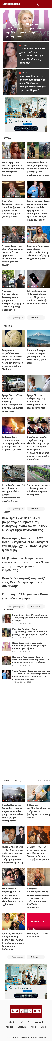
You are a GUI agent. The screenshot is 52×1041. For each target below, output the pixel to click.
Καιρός (7, 800)
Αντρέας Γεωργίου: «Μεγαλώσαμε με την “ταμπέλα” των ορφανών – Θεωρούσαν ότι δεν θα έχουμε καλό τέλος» (13, 255)
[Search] (43, 4)
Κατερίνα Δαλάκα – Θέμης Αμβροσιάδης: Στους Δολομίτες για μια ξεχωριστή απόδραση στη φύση (38, 168)
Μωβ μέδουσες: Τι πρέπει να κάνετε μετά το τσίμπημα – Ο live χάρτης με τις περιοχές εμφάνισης (25, 564)
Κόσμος (42, 286)
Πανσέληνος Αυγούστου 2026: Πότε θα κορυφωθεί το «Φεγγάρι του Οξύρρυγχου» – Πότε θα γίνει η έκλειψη (25, 544)
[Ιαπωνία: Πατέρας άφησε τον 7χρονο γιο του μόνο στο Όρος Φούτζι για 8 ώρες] (38, 338)
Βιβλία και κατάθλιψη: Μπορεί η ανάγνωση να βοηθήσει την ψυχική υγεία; (38, 811)
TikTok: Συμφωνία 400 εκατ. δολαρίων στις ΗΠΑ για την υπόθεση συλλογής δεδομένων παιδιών (37, 297)
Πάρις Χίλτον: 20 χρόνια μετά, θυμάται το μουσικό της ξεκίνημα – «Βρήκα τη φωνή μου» (24, 30)
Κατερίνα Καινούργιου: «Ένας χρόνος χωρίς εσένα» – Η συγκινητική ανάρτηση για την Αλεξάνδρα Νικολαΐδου (38, 898)
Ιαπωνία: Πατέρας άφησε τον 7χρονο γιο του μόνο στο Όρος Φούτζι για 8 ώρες (36, 356)
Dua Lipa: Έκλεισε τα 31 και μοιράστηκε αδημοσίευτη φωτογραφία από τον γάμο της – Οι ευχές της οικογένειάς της (25, 524)
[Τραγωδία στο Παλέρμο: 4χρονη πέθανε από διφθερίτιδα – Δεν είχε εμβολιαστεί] (38, 383)
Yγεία (32, 800)
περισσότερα (43, 780)
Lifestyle (11, 21)
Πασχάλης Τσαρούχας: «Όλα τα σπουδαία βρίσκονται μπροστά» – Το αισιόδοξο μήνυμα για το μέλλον (30, 660)
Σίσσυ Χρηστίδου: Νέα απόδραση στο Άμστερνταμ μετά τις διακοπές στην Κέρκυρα (13, 168)
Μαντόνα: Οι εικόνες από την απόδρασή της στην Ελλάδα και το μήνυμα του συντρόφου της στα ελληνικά (32, 83)
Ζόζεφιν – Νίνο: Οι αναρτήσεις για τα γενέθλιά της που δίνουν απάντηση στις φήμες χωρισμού (38, 853)
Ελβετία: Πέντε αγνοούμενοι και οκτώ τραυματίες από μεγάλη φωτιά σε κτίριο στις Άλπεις (13, 443)
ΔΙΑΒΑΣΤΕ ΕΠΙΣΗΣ (11, 780)
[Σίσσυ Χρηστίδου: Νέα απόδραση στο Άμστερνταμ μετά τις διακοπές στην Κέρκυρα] (13, 150)
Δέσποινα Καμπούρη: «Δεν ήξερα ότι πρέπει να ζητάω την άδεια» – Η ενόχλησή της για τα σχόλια (38, 252)
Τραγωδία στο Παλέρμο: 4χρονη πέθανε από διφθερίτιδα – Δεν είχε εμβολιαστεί (36, 401)
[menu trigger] (48, 4)
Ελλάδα (24, 45)
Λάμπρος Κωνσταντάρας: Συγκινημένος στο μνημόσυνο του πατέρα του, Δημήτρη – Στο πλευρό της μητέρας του (13, 300)
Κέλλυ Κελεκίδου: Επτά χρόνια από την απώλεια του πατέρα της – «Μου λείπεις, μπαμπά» (32, 55)
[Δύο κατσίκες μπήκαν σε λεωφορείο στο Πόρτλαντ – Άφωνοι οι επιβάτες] (38, 473)
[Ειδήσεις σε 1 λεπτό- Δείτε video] (38, 921)
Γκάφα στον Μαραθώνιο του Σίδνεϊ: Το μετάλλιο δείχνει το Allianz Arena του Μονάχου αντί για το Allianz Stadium (12, 359)
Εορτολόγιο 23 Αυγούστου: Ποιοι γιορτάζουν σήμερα (25, 596)
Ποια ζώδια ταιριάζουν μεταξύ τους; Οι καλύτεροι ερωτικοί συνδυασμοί (23, 582)
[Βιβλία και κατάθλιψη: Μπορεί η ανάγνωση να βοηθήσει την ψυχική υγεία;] (38, 793)
